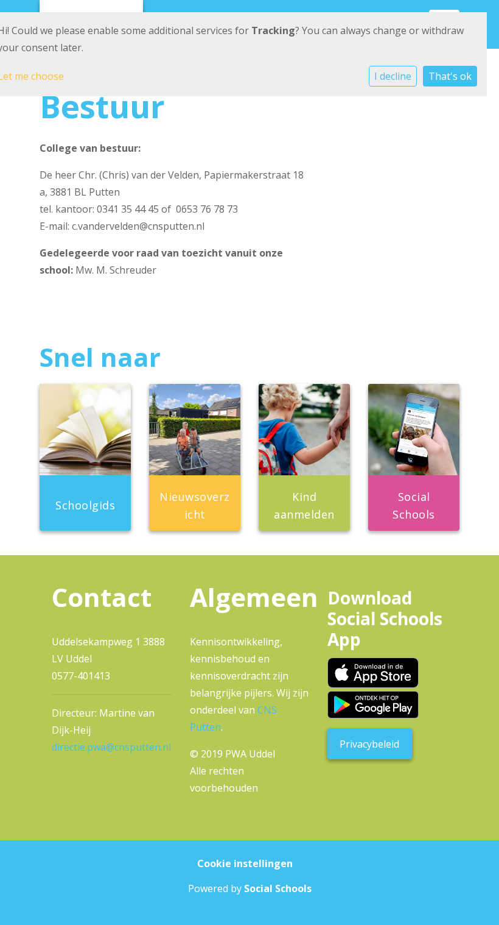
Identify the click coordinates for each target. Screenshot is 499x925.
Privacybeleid (369, 744)
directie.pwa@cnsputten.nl (111, 747)
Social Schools (278, 888)
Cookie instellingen (245, 863)
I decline (392, 76)
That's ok (450, 76)
